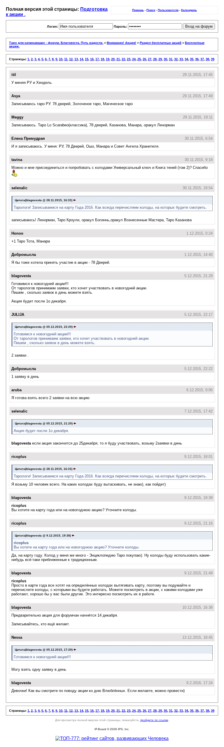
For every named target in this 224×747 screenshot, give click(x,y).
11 (65, 59)
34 (186, 59)
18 (102, 59)
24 (134, 59)
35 (191, 59)
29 (160, 59)
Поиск (150, 10)
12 (71, 59)
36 (197, 59)
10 (60, 59)
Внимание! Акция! (121, 43)
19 (107, 59)
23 (128, 59)
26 (144, 59)
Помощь (138, 10)
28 (155, 59)
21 (118, 59)
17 (97, 59)
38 (207, 59)
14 (81, 59)
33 (181, 59)
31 (170, 59)
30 (165, 59)
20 (113, 59)
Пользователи (168, 10)
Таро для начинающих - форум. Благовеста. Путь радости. (56, 43)
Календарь (189, 10)
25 (139, 59)
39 (212, 59)
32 (176, 59)
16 (92, 59)
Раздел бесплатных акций (160, 43)
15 (86, 59)
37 (202, 59)
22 (123, 59)
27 (149, 59)
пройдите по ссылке (154, 720)
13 (76, 59)
